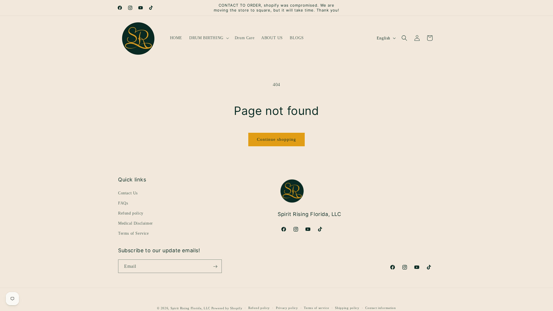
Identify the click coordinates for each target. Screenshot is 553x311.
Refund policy (130, 213)
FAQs (123, 203)
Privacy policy (287, 308)
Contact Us (128, 193)
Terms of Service (133, 233)
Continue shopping (276, 139)
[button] (208, 38)
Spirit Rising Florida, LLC (190, 308)
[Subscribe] (215, 266)
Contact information (380, 308)
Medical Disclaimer (135, 223)
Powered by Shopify (227, 308)
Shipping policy (347, 308)
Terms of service (316, 308)
